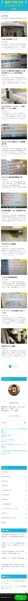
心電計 (4, 513)
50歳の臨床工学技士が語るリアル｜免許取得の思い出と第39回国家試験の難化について (13, 536)
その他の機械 (6, 504)
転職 (4, 522)
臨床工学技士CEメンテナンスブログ (14, 5)
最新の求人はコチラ (20, 597)
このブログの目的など (14, 416)
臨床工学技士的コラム (9, 517)
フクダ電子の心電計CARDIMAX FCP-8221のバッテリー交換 (13, 451)
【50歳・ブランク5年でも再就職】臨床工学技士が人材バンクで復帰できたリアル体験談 (13, 545)
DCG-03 (5, 485)
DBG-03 (5, 481)
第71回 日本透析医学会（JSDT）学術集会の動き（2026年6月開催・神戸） (13, 552)
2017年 (6, 12)
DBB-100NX (6, 476)
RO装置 (5, 499)
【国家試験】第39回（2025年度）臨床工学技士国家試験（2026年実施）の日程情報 (13, 566)
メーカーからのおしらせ (9, 508)
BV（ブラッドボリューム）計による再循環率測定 (14, 429)
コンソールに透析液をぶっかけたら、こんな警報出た (13, 445)
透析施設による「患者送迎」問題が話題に (13, 559)
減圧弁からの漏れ (6, 435)
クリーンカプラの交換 (7, 439)
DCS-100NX (6, 490)
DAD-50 (5, 472)
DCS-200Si (6, 495)
